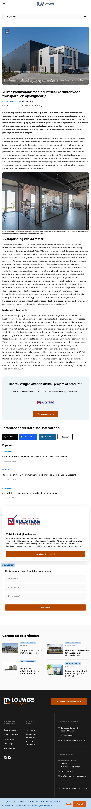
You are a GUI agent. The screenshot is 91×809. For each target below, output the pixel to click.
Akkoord (80, 804)
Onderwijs (8, 744)
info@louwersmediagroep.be (73, 776)
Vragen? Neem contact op (68, 702)
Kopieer (65, 437)
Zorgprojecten (10, 739)
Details (69, 804)
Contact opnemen (30, 743)
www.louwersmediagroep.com (74, 788)
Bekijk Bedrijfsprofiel (45, 554)
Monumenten (10, 748)
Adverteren (31, 730)
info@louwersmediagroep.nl (73, 740)
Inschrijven (45, 607)
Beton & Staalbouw (11, 102)
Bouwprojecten (10, 730)
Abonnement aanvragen (32, 735)
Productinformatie (12, 734)
